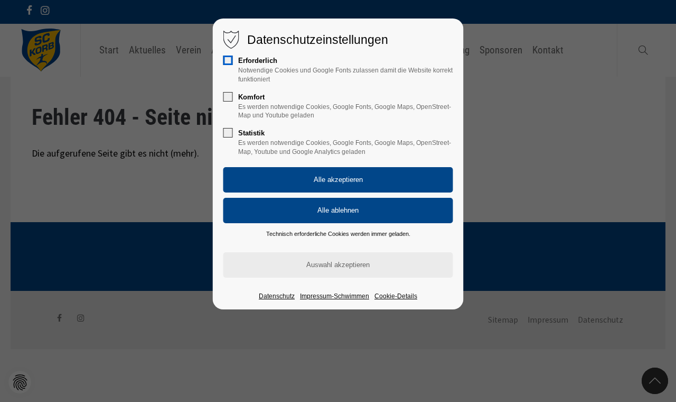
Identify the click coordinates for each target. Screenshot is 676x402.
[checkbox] (228, 60)
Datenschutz (277, 296)
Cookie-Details (395, 296)
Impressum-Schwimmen (334, 296)
